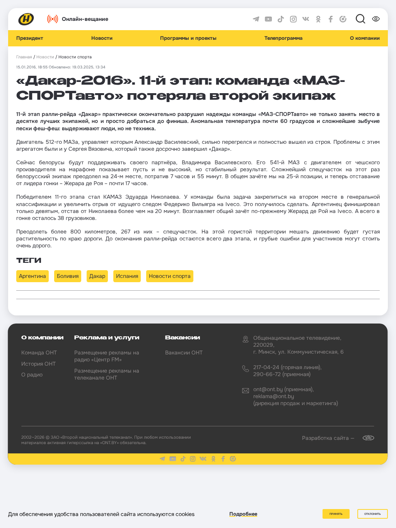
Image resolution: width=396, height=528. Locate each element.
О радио (32, 374)
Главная (24, 57)
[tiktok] (280, 19)
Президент (29, 38)
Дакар (97, 276)
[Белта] (365, 438)
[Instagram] (293, 19)
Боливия (68, 276)
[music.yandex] (343, 19)
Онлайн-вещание (85, 18)
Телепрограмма (283, 38)
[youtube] (268, 19)
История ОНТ (38, 363)
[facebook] (330, 19)
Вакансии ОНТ (184, 352)
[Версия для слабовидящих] (376, 18)
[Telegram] (256, 19)
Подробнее (243, 514)
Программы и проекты (188, 38)
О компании (365, 38)
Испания (127, 276)
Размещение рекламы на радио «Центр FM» (106, 356)
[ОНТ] (26, 19)
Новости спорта (170, 276)
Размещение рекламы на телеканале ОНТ (106, 374)
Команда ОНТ (39, 352)
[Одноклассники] (318, 19)
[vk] (305, 19)
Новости (102, 38)
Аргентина (32, 276)
